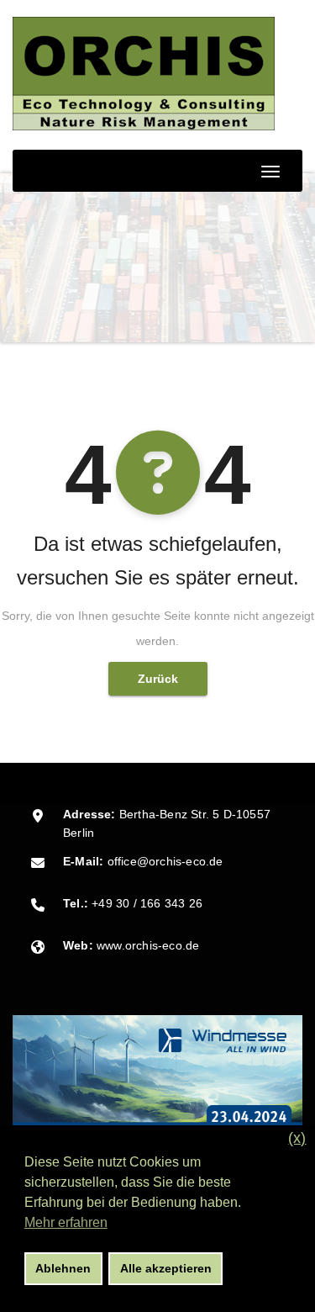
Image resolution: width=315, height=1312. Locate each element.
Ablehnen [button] (63, 1268)
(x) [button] (297, 1138)
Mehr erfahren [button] (66, 1222)
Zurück (158, 678)
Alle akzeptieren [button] (166, 1268)
